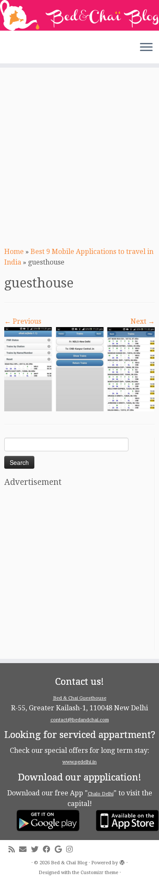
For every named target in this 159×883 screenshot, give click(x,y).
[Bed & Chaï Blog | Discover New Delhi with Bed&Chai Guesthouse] (79, 15)
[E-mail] (25, 849)
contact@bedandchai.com (79, 720)
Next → (143, 321)
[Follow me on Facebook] (49, 849)
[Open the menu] (146, 48)
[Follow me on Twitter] (37, 849)
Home (14, 252)
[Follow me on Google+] (60, 849)
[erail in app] (79, 369)
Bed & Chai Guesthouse (79, 698)
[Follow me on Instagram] (71, 849)
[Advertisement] (79, 156)
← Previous (22, 321)
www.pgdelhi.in (79, 762)
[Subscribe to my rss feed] (13, 849)
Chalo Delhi (101, 794)
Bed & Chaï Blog (69, 863)
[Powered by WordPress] (122, 861)
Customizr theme (99, 872)
